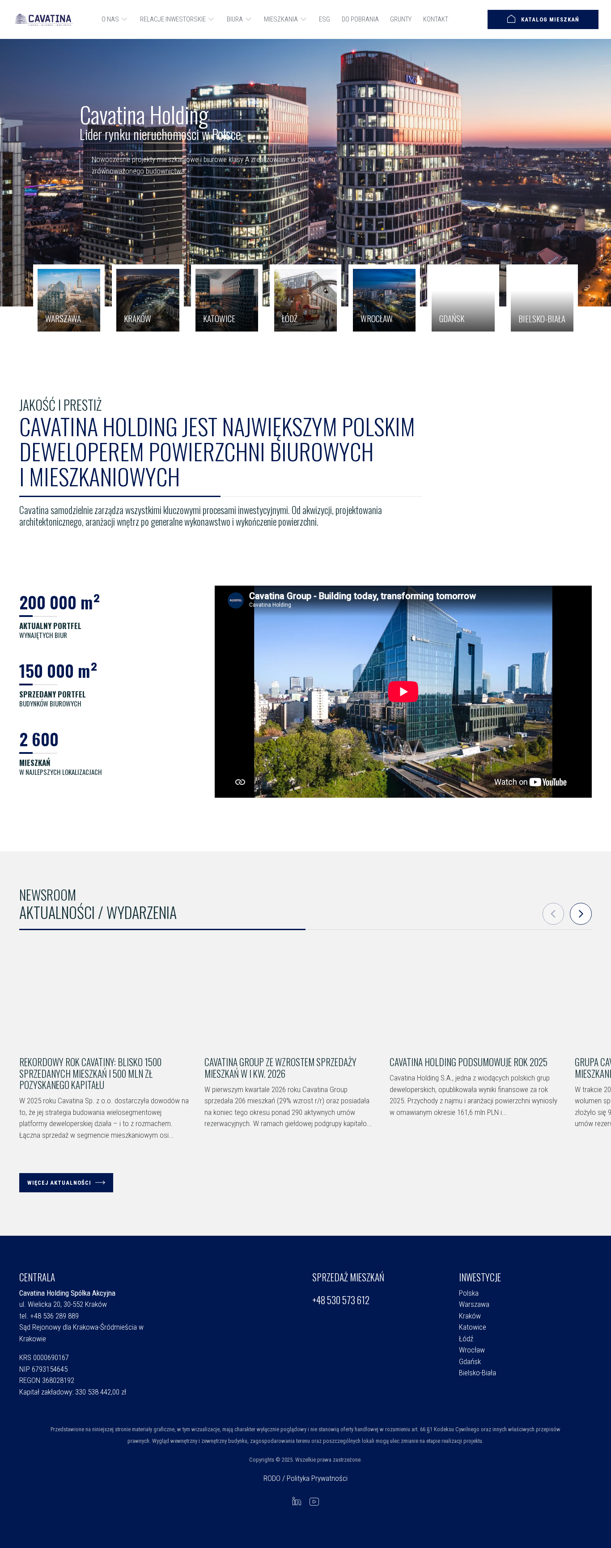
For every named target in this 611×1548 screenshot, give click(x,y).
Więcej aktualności (59, 1182)
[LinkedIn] (296, 1501)
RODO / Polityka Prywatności (305, 1478)
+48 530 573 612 (340, 1300)
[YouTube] (314, 1501)
